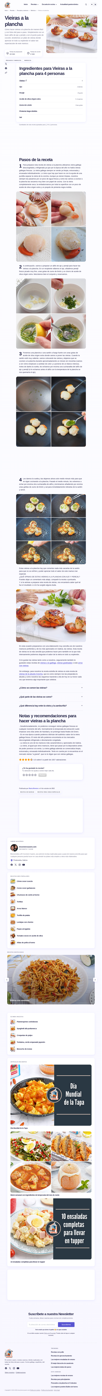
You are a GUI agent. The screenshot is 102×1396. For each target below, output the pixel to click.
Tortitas (20, 902)
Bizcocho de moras (24, 1049)
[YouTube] (24, 865)
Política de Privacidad (50, 1333)
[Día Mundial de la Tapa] (51, 1095)
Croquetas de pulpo (24, 1035)
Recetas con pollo (57, 1352)
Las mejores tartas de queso (61, 1367)
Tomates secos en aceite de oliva (30, 936)
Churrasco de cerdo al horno (28, 895)
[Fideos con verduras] (51, 979)
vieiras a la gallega (48, 663)
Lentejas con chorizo (25, 922)
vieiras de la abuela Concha (31, 674)
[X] (10, 1368)
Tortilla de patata (23, 915)
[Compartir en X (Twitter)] (6, 64)
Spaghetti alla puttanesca (27, 1029)
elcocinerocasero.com (27, 847)
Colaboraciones (21, 1372)
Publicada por (29, 788)
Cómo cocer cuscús (25, 881)
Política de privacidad (47, 1390)
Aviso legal (57, 1390)
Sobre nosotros (9, 1372)
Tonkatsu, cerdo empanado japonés (31, 1042)
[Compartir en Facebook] (6, 68)
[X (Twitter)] (16, 865)
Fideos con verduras (19, 1000)
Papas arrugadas (23, 929)
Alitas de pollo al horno (26, 943)
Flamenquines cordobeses (27, 1022)
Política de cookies (35, 1390)
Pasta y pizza (16, 959)
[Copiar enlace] (6, 73)
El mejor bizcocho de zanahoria (62, 1363)
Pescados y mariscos (13, 60)
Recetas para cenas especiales (48, 792)
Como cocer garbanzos (26, 888)
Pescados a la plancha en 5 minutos (64, 1383)
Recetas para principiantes (60, 1379)
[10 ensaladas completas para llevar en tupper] (51, 1229)
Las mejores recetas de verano (62, 1375)
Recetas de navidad (27, 792)
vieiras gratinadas (64, 663)
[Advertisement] (51, 815)
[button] (86, 4)
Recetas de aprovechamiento (61, 1356)
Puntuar (42, 775)
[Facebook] (12, 865)
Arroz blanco (22, 909)
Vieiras (22, 81)
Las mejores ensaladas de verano (63, 1359)
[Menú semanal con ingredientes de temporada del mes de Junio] (51, 1162)
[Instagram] (20, 865)
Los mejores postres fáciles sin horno (64, 1387)
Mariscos (27, 60)
